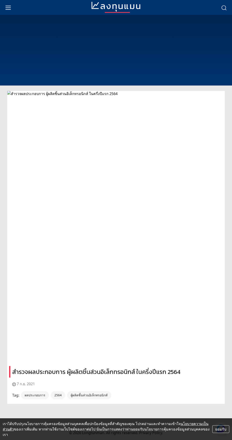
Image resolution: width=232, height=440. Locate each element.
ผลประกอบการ (35, 395)
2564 (58, 395)
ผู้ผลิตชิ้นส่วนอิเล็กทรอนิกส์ (89, 395)
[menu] (8, 7)
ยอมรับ (220, 429)
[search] (223, 7)
